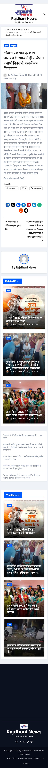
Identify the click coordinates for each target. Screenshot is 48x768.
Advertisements (25, 758)
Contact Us (39, 758)
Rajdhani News (24, 18)
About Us (11, 758)
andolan (8, 78)
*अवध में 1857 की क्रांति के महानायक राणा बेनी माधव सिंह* (24, 319)
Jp (15, 78)
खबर (6, 46)
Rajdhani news (16, 324)
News (25, 763)
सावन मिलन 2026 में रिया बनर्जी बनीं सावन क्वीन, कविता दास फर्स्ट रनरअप (24, 413)
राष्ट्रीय (13, 46)
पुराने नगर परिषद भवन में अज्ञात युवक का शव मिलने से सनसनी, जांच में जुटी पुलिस (22, 467)
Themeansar (23, 754)
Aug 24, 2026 (32, 324)
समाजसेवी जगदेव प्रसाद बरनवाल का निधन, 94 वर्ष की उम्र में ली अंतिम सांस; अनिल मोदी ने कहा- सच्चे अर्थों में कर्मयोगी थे (23, 366)
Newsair (37, 750)
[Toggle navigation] (4, 14)
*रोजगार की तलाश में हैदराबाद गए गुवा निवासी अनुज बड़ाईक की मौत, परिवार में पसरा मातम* (21, 476)
